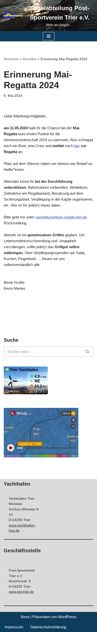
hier (77, 146)
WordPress (67, 617)
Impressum (14, 627)
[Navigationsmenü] (48, 36)
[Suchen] (87, 351)
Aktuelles (29, 59)
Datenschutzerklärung (48, 627)
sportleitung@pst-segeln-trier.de (61, 217)
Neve (25, 617)
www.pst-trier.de (21, 592)
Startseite (11, 59)
